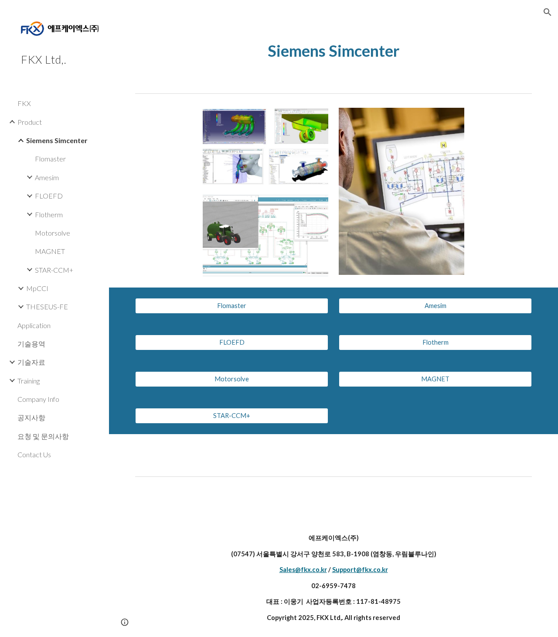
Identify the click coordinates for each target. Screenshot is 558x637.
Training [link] (28, 381)
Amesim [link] (47, 177)
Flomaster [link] (50, 158)
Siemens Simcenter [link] (57, 140)
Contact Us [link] (34, 454)
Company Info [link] (38, 399)
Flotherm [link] (49, 214)
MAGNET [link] (50, 251)
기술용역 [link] (31, 343)
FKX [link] (24, 103)
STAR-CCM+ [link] (54, 270)
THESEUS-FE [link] (47, 306)
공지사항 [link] (31, 417)
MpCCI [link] (37, 288)
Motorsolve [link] (52, 233)
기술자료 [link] (31, 362)
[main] (333, 51)
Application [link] (34, 325)
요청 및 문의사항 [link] (43, 436)
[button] (547, 12)
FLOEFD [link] (49, 196)
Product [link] (29, 122)
